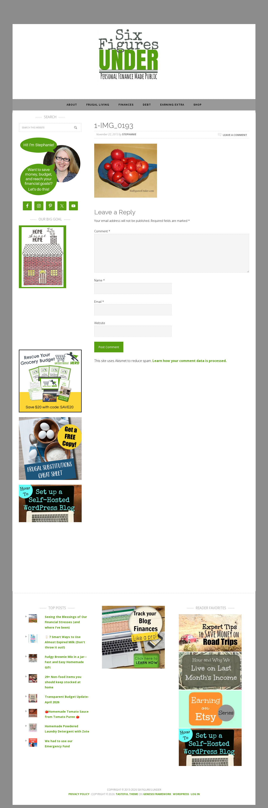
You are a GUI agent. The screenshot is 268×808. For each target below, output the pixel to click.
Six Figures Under (134, 55)
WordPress (181, 794)
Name (99, 280)
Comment (102, 231)
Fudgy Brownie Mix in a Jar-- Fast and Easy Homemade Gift (66, 662)
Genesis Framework (157, 794)
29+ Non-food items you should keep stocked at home (63, 682)
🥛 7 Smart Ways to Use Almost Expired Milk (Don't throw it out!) (65, 642)
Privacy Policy (78, 794)
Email (99, 302)
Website (99, 323)
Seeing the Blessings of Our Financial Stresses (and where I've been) (66, 622)
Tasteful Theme (127, 794)
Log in (195, 794)
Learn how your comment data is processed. (189, 360)
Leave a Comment (235, 134)
